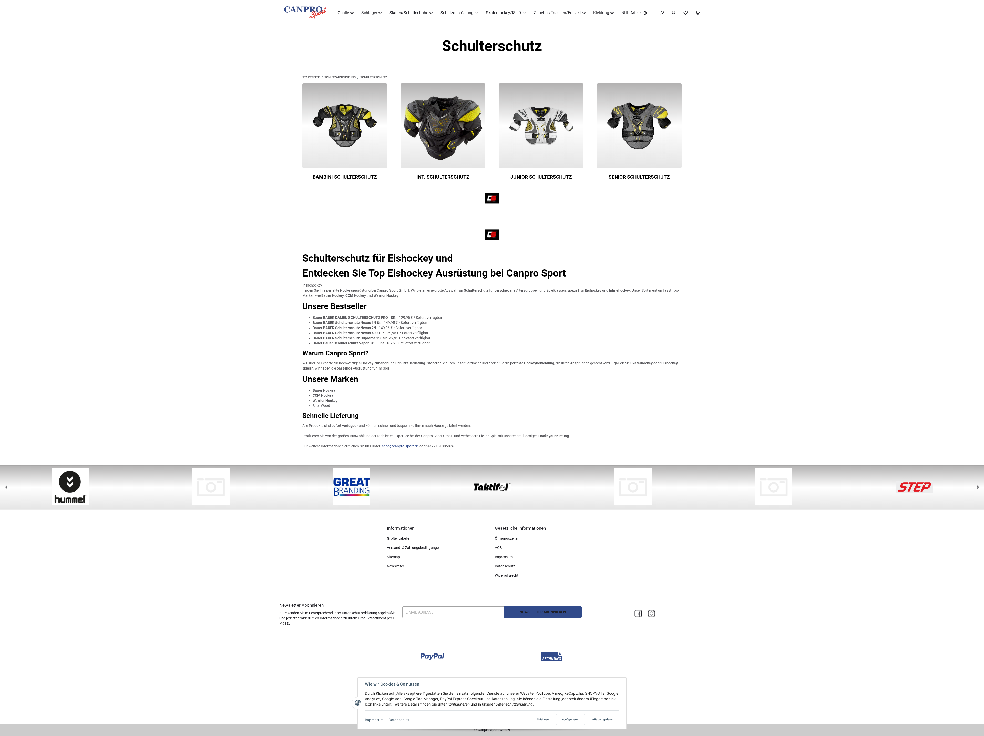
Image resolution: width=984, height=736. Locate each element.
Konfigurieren (570, 719)
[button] (643, 12)
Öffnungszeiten (507, 538)
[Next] (978, 487)
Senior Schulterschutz (639, 177)
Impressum (374, 720)
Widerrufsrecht (506, 575)
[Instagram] (651, 614)
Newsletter (395, 566)
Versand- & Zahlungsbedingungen (414, 548)
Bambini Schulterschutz (345, 177)
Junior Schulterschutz (541, 177)
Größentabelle (398, 538)
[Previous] (6, 487)
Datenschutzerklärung (359, 613)
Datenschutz (399, 720)
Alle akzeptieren (602, 719)
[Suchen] (662, 12)
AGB (498, 548)
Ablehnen (542, 719)
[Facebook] (638, 614)
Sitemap (393, 557)
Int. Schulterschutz (442, 177)
